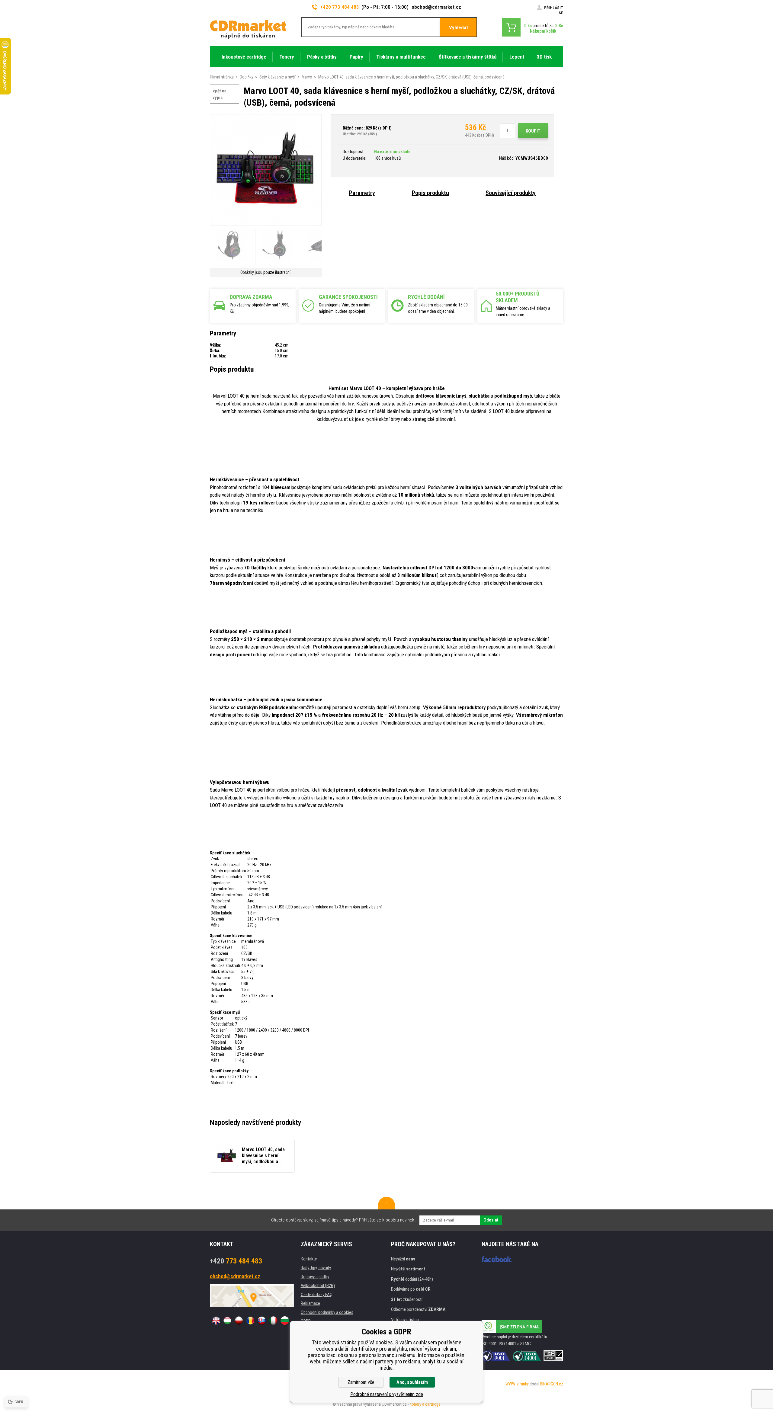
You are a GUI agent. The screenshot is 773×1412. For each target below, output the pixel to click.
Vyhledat (458, 27)
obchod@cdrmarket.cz (436, 7)
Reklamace (310, 1303)
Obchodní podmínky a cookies (327, 1312)
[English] (216, 1320)
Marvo (307, 77)
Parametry (362, 193)
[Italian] (273, 1320)
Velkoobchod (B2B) (318, 1285)
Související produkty (511, 193)
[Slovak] (262, 1320)
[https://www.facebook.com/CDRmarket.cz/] (497, 1259)
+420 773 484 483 (339, 7)
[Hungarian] (227, 1320)
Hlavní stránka (222, 77)
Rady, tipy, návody (316, 1267)
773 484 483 (236, 1261)
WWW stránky (517, 1384)
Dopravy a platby (315, 1276)
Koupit (533, 131)
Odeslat (490, 1220)
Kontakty (309, 1259)
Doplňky (246, 77)
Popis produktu (430, 193)
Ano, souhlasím (412, 1382)
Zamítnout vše (361, 1382)
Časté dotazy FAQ (316, 1294)
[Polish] (239, 1320)
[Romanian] (250, 1320)
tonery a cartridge (425, 1404)
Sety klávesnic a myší (277, 77)
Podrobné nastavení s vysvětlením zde (386, 1394)
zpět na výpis (219, 94)
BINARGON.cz (551, 1384)
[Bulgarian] (285, 1320)
